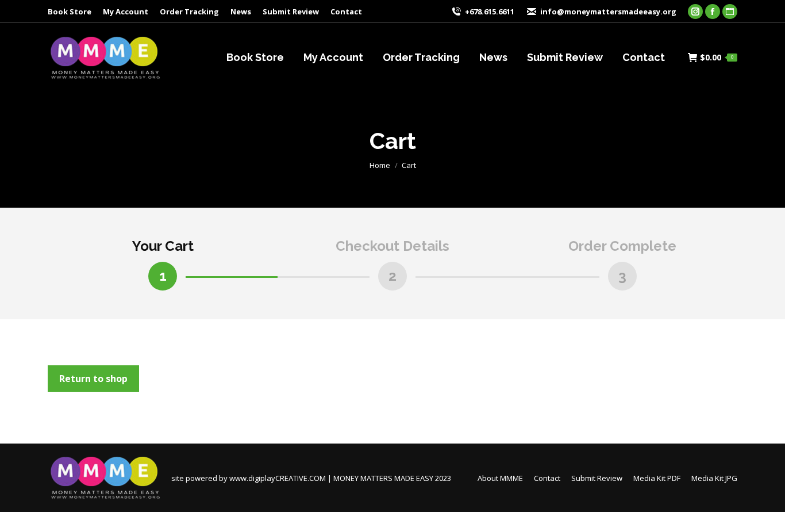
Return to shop (93, 378)
